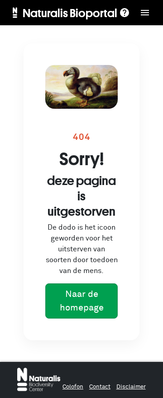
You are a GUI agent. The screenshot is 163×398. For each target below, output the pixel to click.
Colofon (72, 387)
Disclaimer (131, 387)
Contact (99, 387)
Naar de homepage (82, 301)
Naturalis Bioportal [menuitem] (70, 12)
